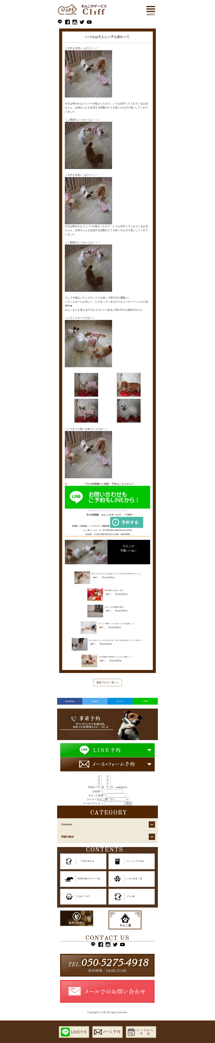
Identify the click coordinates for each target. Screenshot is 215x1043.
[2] (100, 780)
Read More (108, 577)
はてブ (120, 701)
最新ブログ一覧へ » (107, 682)
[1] (100, 777)
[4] (100, 786)
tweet (95, 701)
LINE (145, 701)
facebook (69, 701)
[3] (100, 783)
